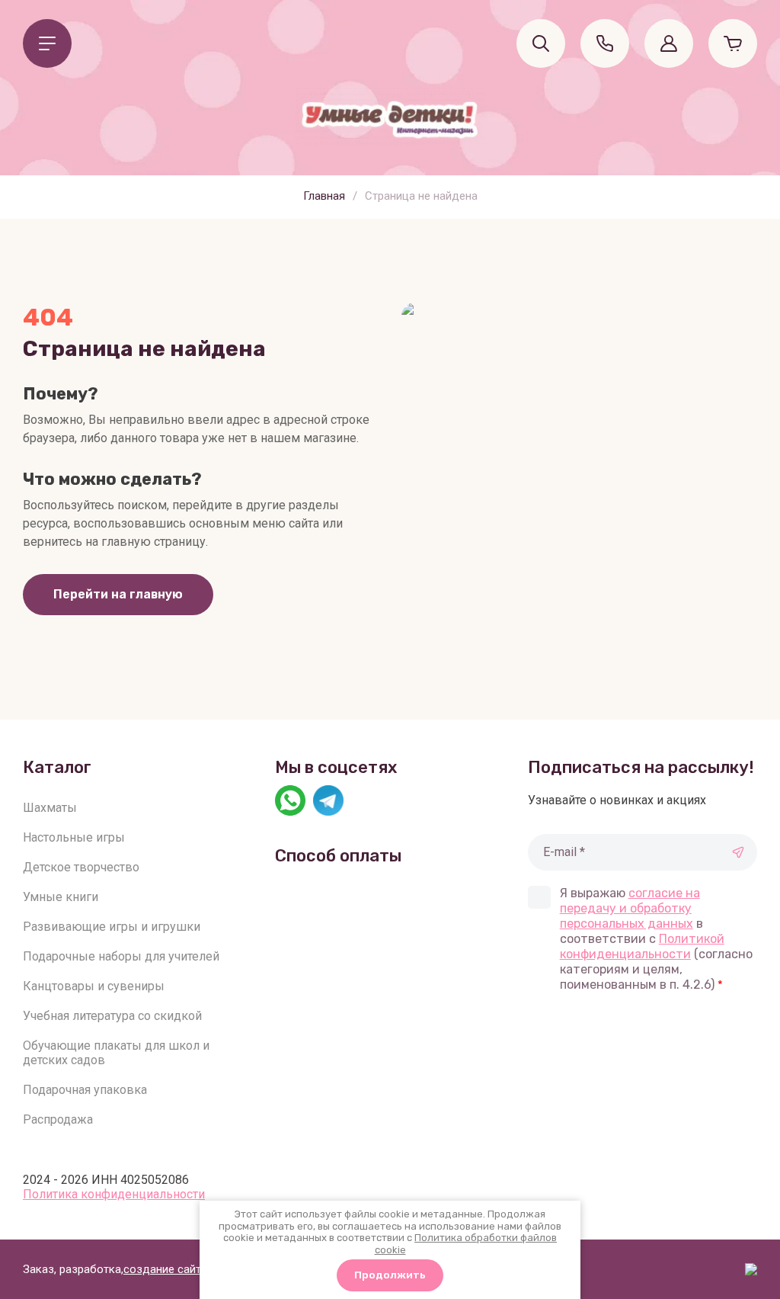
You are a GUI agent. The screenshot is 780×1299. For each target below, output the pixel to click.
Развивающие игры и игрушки (111, 926)
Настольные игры (74, 837)
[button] (47, 43)
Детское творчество (81, 867)
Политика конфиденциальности (114, 1194)
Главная (324, 196)
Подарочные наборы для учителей (121, 956)
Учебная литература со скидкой (112, 1016)
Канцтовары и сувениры (94, 986)
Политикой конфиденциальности (642, 946)
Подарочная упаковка (85, 1089)
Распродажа (58, 1119)
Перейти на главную (118, 594)
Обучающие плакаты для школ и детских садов (116, 1052)
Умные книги (60, 897)
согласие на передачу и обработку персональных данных (630, 908)
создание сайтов (168, 1269)
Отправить (738, 852)
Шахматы (50, 807)
